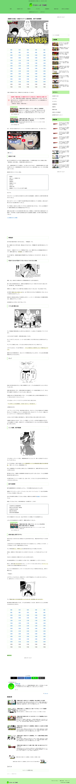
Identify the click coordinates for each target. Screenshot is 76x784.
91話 (19, 49)
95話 (11, 52)
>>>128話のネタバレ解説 (12, 217)
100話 (11, 55)
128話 (36, 68)
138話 (36, 73)
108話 (36, 57)
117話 (28, 63)
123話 (36, 65)
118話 (36, 63)
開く (11, 152)
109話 (44, 57)
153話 (36, 81)
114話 (44, 60)
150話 (11, 81)
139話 (44, 73)
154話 (44, 81)
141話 (19, 76)
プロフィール (67, 780)
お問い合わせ (62, 780)
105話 (11, 57)
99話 (44, 52)
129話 (44, 68)
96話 (19, 52)
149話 (44, 78)
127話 (28, 68)
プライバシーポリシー (55, 780)
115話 (11, 63)
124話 (44, 65)
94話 (44, 49)
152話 (28, 81)
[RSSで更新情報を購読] (17, 689)
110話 (11, 60)
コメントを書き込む (27, 770)
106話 (19, 57)
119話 (44, 63)
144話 (44, 76)
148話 (36, 78)
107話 (28, 57)
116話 (19, 63)
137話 (28, 73)
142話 (28, 76)
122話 (28, 65)
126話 (19, 68)
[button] (41, 678)
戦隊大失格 (9, 655)
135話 (11, 73)
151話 (19, 81)
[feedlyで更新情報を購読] (15, 689)
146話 (19, 78)
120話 (11, 65)
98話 (36, 52)
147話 (28, 78)
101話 (19, 55)
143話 (36, 76)
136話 (19, 73)
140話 (11, 76)
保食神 (38, 496)
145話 (11, 78)
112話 (28, 60)
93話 (36, 49)
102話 (28, 55)
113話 (36, 60)
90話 (11, 49)
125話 (11, 68)
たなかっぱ (17, 683)
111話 (19, 60)
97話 (28, 52)
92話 (28, 49)
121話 (19, 65)
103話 (36, 55)
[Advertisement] (27, 227)
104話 (44, 55)
